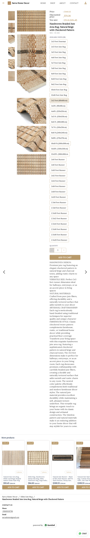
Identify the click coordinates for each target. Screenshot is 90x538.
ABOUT (62, 3)
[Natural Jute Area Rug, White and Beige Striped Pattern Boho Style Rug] (13, 465)
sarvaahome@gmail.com (10, 517)
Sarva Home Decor (20, 3)
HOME (43, 3)
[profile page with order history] (85, 3)
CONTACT (74, 3)
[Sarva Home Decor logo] (9, 3)
